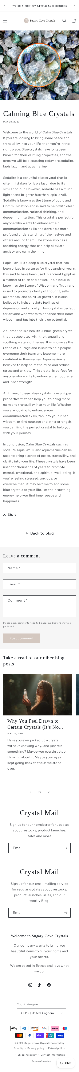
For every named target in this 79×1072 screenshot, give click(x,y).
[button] (5, 20)
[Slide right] (49, 791)
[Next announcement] (74, 5)
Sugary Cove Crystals (37, 1043)
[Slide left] (30, 791)
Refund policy (56, 1048)
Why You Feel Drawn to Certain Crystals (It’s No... (35, 724)
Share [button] (12, 514)
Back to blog (42, 533)
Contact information (53, 1054)
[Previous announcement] (4, 5)
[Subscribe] (65, 848)
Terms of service (41, 1061)
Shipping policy (27, 1054)
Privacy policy (35, 1048)
